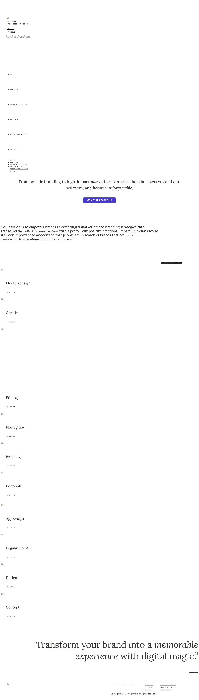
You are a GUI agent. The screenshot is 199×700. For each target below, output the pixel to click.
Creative (13, 312)
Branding (13, 457)
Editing (12, 397)
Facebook (148, 687)
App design (15, 518)
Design (11, 577)
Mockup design (18, 283)
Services (193, 672)
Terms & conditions (168, 685)
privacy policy (166, 687)
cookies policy (166, 689)
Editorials (14, 486)
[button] (99, 200)
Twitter (10, 29)
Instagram (149, 685)
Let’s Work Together (171, 263)
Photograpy (15, 427)
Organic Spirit (17, 548)
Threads (148, 689)
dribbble (11, 32)
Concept (12, 607)
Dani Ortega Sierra (130, 694)
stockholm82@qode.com (19, 24)
